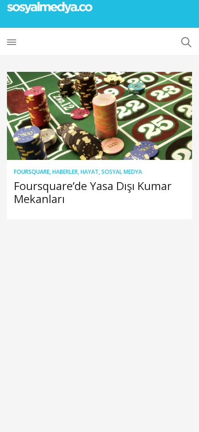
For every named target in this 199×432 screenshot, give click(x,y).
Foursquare (32, 172)
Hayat (90, 172)
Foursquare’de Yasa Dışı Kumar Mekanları (93, 192)
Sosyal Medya (121, 172)
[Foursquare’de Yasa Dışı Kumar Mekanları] (99, 116)
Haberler (65, 172)
